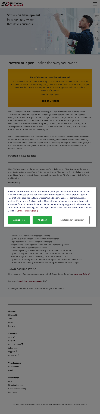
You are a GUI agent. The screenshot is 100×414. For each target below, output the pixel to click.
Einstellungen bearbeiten (72, 219)
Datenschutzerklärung (27, 210)
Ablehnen (42, 219)
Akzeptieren (19, 219)
